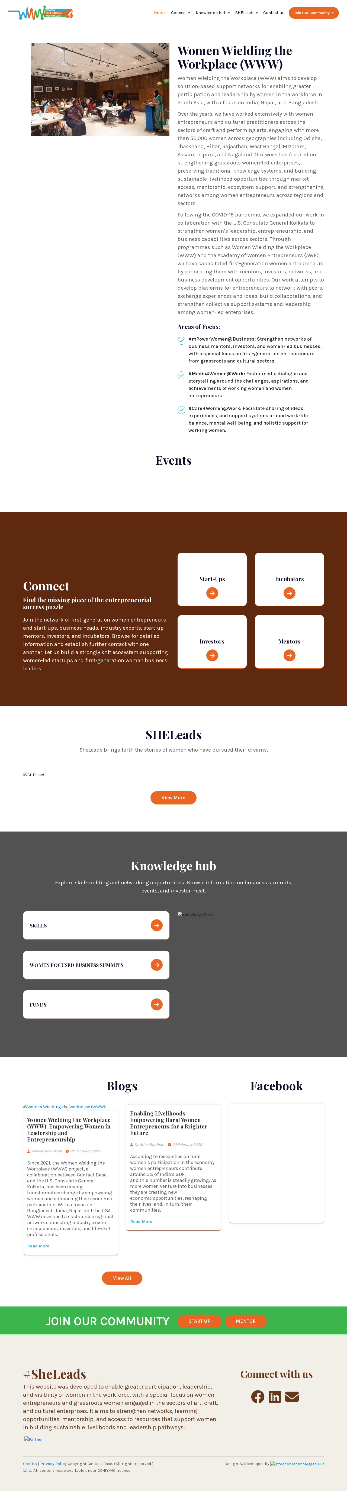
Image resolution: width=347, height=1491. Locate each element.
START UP (199, 1321)
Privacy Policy (53, 1463)
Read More (38, 1246)
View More (173, 798)
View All (122, 1278)
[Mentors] (289, 656)
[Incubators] (289, 593)
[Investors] (212, 656)
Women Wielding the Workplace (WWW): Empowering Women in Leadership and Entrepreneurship (69, 1129)
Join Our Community (312, 13)
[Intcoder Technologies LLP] (297, 1463)
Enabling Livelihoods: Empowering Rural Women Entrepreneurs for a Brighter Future (168, 1123)
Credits (30, 1463)
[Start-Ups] (212, 593)
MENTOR (246, 1321)
